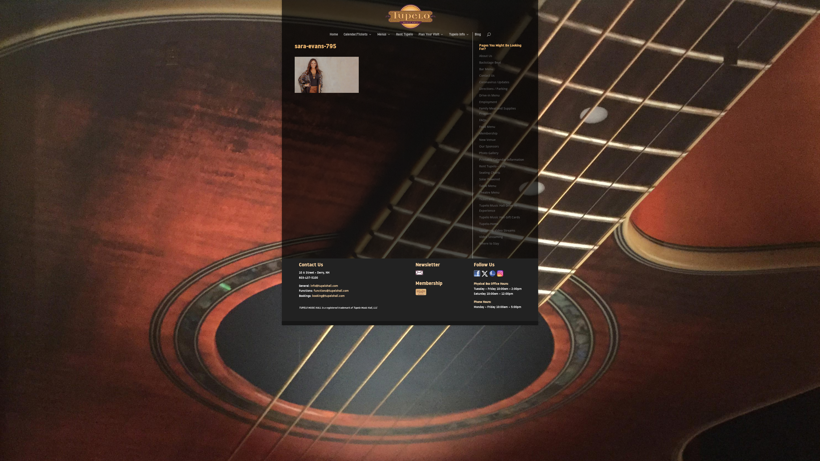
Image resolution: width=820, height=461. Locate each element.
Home (334, 34)
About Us (485, 56)
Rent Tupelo (404, 34)
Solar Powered (489, 179)
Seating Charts (489, 173)
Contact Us (487, 75)
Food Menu (487, 127)
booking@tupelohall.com (328, 296)
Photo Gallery (488, 153)
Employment (488, 102)
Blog (478, 34)
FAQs (482, 120)
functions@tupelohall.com (331, 291)
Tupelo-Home (488, 224)
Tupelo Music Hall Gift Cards (499, 217)
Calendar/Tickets (356, 34)
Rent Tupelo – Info (492, 166)
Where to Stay (489, 243)
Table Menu (487, 186)
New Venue (487, 140)
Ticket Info (486, 199)
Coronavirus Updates (494, 82)
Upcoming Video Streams (497, 230)
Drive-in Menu (489, 95)
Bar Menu (486, 69)
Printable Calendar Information (501, 160)
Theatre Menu (489, 192)
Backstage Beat (490, 62)
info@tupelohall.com (324, 286)
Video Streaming (491, 237)
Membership (488, 133)
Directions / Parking (493, 89)
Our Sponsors (489, 146)
